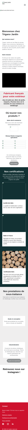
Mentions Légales (7, 415)
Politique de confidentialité (9, 418)
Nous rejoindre (6, 420)
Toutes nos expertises (14, 360)
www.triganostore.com (14, 124)
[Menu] (25, 5)
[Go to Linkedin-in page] (13, 424)
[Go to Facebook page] (3, 424)
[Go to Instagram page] (8, 424)
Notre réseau (14, 163)
